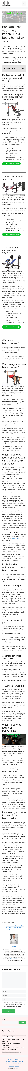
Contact (17, 1066)
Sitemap (15, 1063)
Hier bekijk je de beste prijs (11, 163)
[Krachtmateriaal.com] (6, 3)
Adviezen (10, 1059)
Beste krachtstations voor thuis (15, 926)
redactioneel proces (13, 958)
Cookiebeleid (17, 1059)
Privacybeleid (8, 1063)
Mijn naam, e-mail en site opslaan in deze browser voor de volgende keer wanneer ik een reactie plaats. (14, 1004)
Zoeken (4, 1020)
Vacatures (20, 1063)
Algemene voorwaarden (11, 1061)
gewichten (15, 538)
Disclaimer (20, 1061)
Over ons (11, 1066)
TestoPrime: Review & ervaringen (11, 1052)
